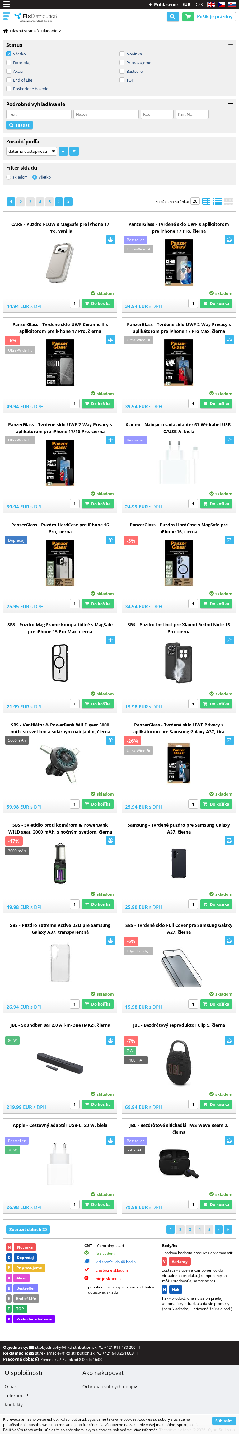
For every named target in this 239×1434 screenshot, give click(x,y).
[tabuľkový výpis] (206, 203)
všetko (45, 177)
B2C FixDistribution (35, 17)
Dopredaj (21, 62)
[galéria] (228, 203)
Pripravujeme (138, 62)
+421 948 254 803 (118, 1353)
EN (210, 4)
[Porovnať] (110, 239)
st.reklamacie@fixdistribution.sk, (66, 1353)
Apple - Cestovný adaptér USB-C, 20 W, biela (60, 1125)
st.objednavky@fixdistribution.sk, (67, 1347)
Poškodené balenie (30, 88)
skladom (20, 177)
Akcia (18, 71)
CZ (220, 4)
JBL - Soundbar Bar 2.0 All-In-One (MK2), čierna (60, 1025)
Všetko (19, 54)
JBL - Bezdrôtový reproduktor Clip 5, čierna (179, 1025)
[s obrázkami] (217, 203)
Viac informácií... (148, 1429)
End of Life (22, 80)
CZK (199, 4)
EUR (186, 4)
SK (230, 4)
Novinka (134, 54)
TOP (130, 80)
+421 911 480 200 (119, 1347)
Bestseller (135, 71)
